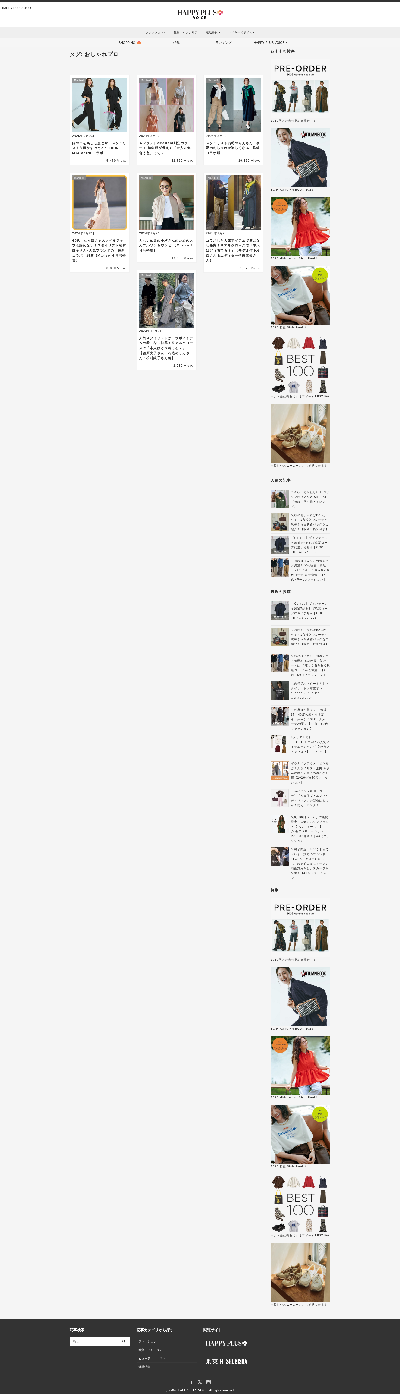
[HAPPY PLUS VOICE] (200, 14)
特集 (176, 42)
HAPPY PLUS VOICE (269, 42)
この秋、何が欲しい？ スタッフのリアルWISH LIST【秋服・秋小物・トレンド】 (310, 499)
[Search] (123, 1342)
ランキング (223, 42)
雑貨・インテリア (185, 32)
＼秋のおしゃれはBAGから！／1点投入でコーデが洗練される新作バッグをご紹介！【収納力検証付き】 (310, 522)
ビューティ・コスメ (152, 1358)
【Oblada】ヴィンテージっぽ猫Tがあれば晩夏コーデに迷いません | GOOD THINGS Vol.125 (309, 545)
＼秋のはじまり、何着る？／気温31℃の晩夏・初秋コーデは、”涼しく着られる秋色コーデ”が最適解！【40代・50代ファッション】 (310, 570)
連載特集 (144, 1367)
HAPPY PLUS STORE (17, 8)
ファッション (147, 1341)
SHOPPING (127, 42)
